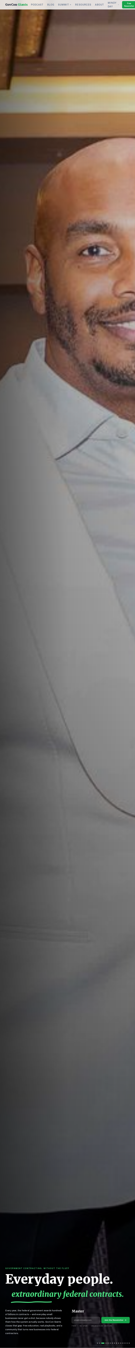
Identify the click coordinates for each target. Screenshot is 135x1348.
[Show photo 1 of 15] (99, 1343)
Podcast (37, 4)
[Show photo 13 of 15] (125, 1343)
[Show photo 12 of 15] (122, 1343)
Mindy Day (112, 4)
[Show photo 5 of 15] (108, 1343)
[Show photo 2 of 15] (101, 1343)
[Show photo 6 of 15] (110, 1343)
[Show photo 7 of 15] (112, 1343)
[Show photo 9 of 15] (116, 1343)
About (99, 4)
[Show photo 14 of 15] (127, 1343)
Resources (83, 4)
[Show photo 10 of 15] (118, 1343)
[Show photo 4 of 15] (106, 1343)
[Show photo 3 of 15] (103, 1343)
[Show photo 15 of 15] (129, 1343)
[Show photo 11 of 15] (120, 1343)
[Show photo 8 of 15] (114, 1343)
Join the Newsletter (114, 1320)
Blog (50, 4)
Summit (63, 4)
